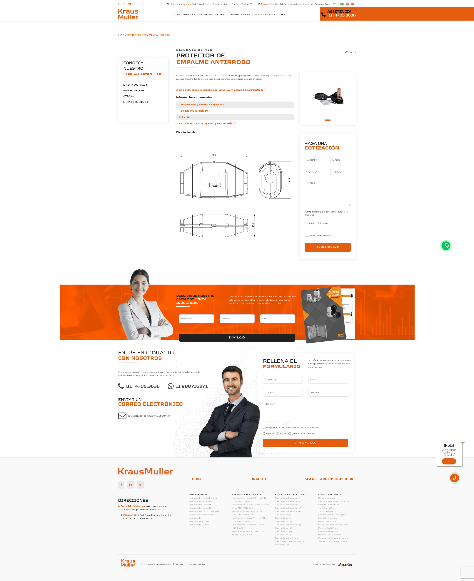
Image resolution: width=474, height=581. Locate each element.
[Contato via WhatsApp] (446, 245)
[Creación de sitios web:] (344, 564)
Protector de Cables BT (329, 534)
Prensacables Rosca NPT (201, 501)
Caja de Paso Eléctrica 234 (288, 524)
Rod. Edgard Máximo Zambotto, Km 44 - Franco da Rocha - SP (212, 4)
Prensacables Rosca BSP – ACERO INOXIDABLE (249, 526)
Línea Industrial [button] (134, 85)
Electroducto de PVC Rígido (332, 514)
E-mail (324, 223)
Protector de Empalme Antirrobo (334, 538)
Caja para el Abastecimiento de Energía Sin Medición (333, 503)
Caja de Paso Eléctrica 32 (287, 498)
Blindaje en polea (327, 498)
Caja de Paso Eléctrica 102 (288, 508)
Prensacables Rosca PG (200, 504)
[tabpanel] (328, 96)
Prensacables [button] (239, 14)
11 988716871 (192, 387)
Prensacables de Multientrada (204, 511)
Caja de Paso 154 (283, 518)
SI (449, 461)
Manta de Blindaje (327, 521)
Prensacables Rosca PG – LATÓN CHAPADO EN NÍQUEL (248, 520)
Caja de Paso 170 (283, 521)
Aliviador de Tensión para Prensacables (201, 516)
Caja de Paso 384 (283, 531)
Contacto (257, 479)
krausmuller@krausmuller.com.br (149, 415)
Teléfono (312, 223)
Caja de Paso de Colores (287, 538)
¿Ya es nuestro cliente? (319, 235)
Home (177, 14)
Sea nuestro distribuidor (329, 479)
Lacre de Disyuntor (327, 518)
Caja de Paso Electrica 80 (287, 504)
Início (121, 35)
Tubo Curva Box (326, 508)
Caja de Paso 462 (283, 534)
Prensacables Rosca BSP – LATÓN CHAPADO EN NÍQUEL (249, 500)
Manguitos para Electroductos (333, 524)
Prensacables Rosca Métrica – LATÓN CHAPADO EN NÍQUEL (250, 506)
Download (237, 337)
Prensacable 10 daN (199, 524)
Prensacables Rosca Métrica (203, 498)
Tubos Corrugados (327, 511)
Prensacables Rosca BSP (201, 508)
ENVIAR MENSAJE (328, 247)
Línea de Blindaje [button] (263, 14)
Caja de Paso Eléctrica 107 (288, 511)
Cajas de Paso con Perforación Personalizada (290, 543)
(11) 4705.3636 (143, 387)
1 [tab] (328, 120)
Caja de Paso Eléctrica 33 (287, 501)
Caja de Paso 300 (283, 528)
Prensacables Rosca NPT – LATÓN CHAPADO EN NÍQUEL (249, 513)
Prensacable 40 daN (199, 521)
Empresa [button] (188, 14)
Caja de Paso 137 (283, 514)
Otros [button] (282, 14)
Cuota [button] (352, 52)
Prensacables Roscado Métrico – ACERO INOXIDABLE (248, 533)
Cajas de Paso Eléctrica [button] (212, 14)
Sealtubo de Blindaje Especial (333, 541)
